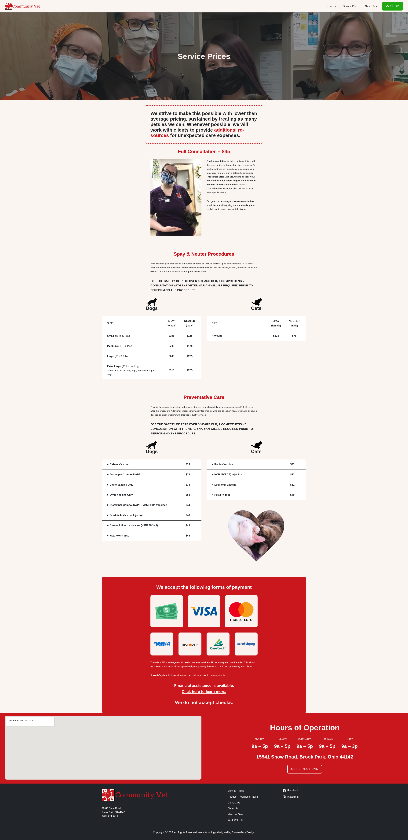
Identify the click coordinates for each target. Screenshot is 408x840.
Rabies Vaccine (119, 464)
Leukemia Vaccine (225, 484)
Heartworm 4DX (119, 535)
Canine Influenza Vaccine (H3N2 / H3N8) (134, 525)
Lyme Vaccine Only (121, 494)
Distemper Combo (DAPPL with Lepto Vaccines (138, 505)
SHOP (394, 6)
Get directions (304, 769)
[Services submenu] (337, 6)
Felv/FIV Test (222, 494)
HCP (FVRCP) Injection (228, 474)
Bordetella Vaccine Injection (126, 515)
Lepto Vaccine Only (121, 484)
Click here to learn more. (204, 691)
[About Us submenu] (376, 6)
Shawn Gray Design (243, 832)
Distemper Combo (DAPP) (125, 474)
